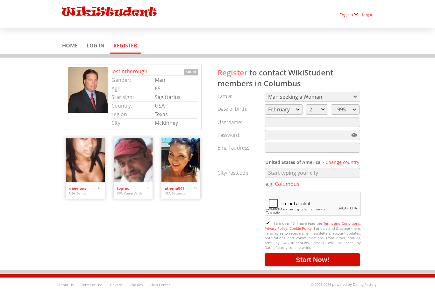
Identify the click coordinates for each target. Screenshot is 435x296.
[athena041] (180, 160)
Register (125, 45)
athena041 (175, 188)
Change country (342, 162)
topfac (123, 188)
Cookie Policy (300, 228)
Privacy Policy (276, 228)
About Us (66, 284)
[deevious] (85, 160)
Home (70, 45)
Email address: (234, 147)
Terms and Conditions (341, 223)
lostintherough (129, 71)
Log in (368, 14)
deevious (77, 188)
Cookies (136, 284)
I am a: (225, 96)
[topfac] (133, 160)
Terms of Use (92, 284)
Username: (230, 122)
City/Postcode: (234, 172)
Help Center (160, 284)
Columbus (287, 183)
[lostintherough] (89, 97)
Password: (229, 134)
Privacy (116, 284)
